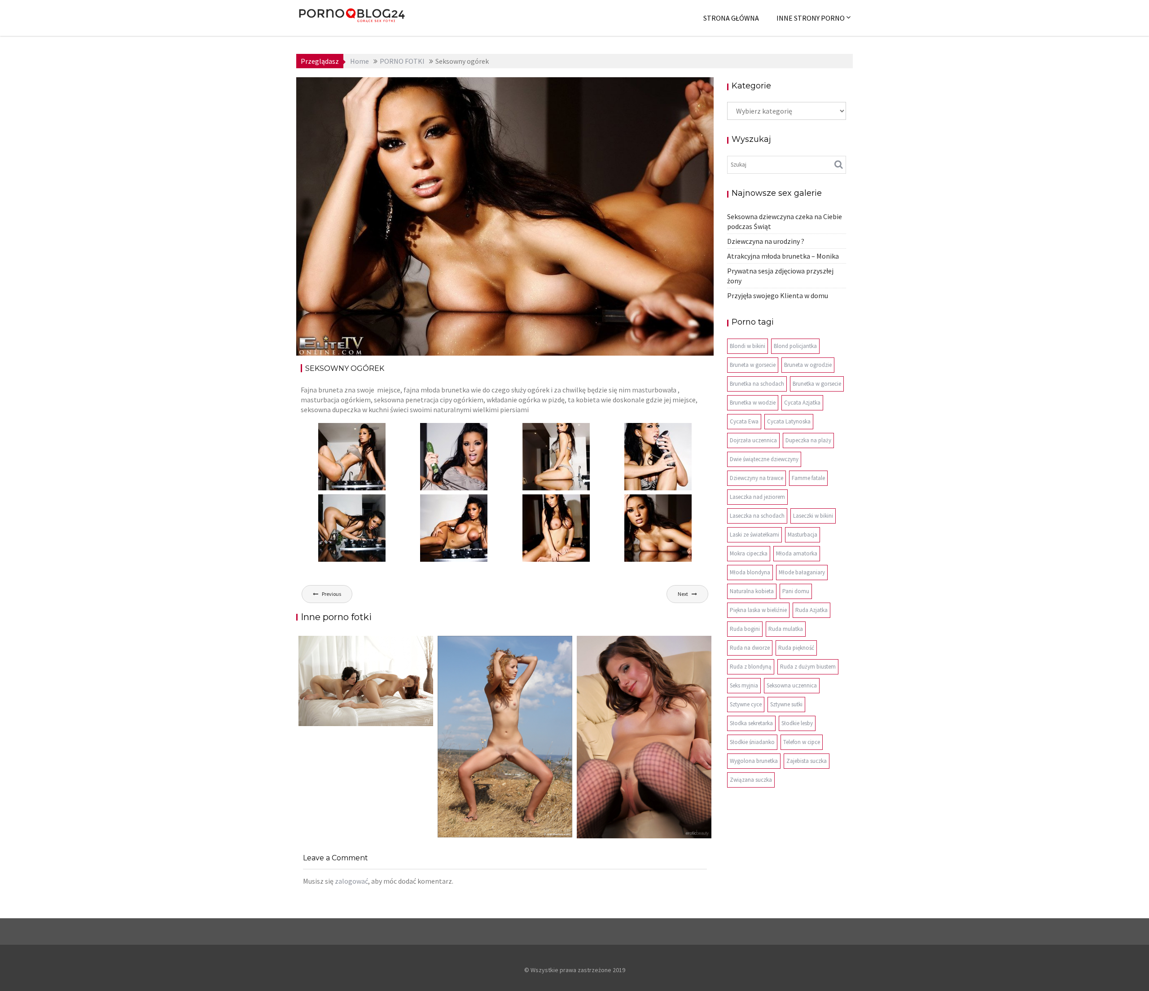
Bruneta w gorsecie (753, 365)
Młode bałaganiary (802, 572)
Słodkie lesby (797, 723)
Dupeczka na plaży (808, 440)
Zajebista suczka (806, 761)
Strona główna (731, 17)
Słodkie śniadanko (752, 742)
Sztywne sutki (786, 704)
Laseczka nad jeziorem (757, 497)
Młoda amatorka (796, 553)
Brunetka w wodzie (753, 402)
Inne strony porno (810, 17)
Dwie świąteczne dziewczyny (764, 459)
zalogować (351, 880)
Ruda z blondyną (751, 666)
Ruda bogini (745, 629)
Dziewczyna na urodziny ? (765, 241)
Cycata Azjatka (802, 402)
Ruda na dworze (750, 648)
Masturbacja (802, 534)
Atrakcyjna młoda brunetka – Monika (783, 255)
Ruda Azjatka (811, 610)
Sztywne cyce (746, 704)
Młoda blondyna (750, 572)
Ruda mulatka (785, 629)
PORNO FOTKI (678, 90)
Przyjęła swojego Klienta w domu (777, 295)
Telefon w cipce (801, 742)
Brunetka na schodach (757, 384)
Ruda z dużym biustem (808, 666)
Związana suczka (751, 780)
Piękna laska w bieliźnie (758, 610)
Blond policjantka (795, 346)
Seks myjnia (744, 685)
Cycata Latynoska (789, 421)
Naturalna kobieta (752, 591)
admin (385, 90)
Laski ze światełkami (754, 534)
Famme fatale (808, 478)
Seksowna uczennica (792, 685)
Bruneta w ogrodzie (808, 365)
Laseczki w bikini (813, 516)
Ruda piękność (796, 648)
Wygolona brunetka (754, 761)
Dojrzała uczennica (753, 440)
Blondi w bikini (747, 346)
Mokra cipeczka (748, 553)
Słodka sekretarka (751, 723)
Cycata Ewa (744, 421)
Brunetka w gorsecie (817, 384)
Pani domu (795, 591)
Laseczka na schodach (757, 516)
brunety (641, 90)
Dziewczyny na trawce (756, 478)
